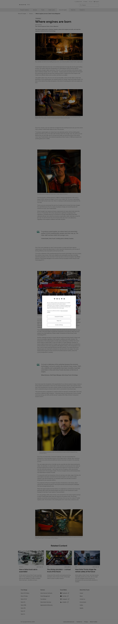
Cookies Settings (59, 324)
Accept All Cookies (59, 316)
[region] (59, 312)
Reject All (59, 320)
